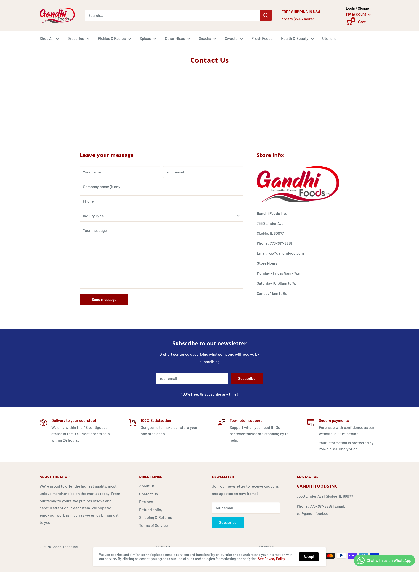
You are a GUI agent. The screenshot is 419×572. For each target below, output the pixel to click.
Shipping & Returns (155, 517)
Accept (309, 557)
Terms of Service (153, 525)
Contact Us (148, 493)
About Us (147, 486)
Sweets (231, 38)
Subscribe (247, 378)
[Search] (266, 15)
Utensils (329, 38)
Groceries (75, 38)
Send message (104, 299)
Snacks (205, 38)
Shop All (47, 38)
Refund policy (151, 509)
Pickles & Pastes (112, 38)
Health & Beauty (294, 38)
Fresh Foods (262, 38)
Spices (145, 38)
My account (356, 13)
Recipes (146, 501)
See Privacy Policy (271, 559)
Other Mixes (175, 38)
